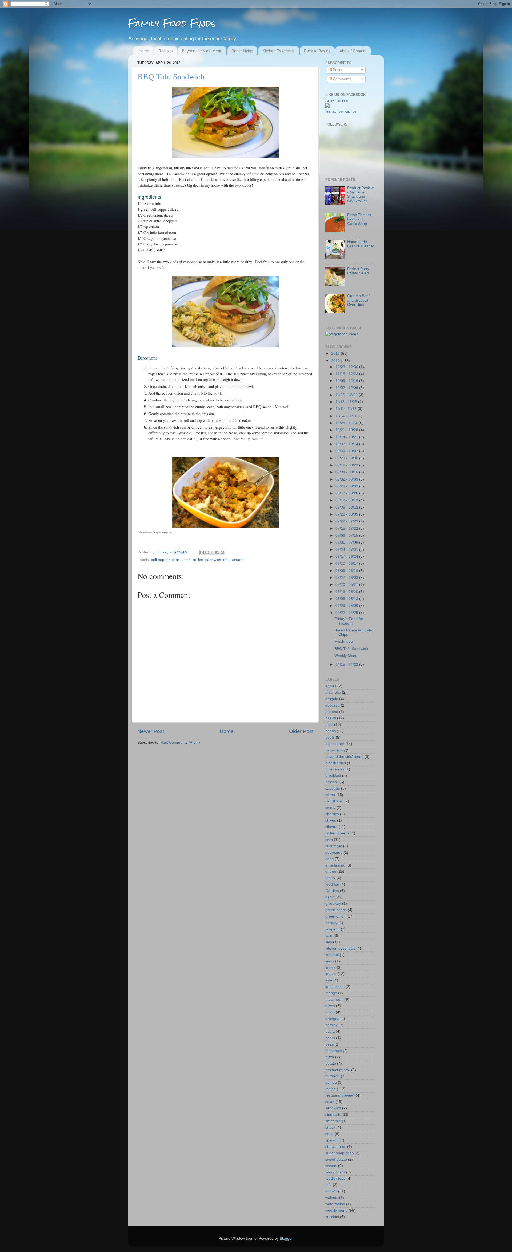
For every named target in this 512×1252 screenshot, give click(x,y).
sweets (331, 1166)
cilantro (331, 827)
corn (175, 560)
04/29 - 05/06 (347, 606)
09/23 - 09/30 (347, 458)
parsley (331, 1025)
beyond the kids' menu (344, 757)
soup (329, 1134)
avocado (332, 705)
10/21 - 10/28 (347, 430)
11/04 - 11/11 (346, 416)
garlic (329, 897)
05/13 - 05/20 (347, 592)
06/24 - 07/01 (347, 550)
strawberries (335, 1147)
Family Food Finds (171, 23)
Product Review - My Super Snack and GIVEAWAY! (360, 194)
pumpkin (332, 1076)
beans (330, 731)
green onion (335, 916)
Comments (341, 79)
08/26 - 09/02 (347, 486)
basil (329, 725)
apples (331, 686)
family (330, 878)
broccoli (331, 782)
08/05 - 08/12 (347, 507)
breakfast (333, 776)
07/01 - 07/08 (347, 542)
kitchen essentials (340, 948)
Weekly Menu (345, 656)
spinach (331, 1140)
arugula (331, 699)
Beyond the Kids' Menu (202, 51)
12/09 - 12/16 (347, 381)
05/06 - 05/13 (347, 599)
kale (328, 936)
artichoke (333, 693)
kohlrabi (332, 955)
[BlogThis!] (207, 552)
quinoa (331, 1083)
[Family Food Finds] (327, 106)
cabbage (332, 788)
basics (330, 718)
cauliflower (334, 801)
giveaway (333, 904)
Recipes (165, 51)
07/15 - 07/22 (347, 528)
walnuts (331, 1198)
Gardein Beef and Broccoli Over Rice (358, 300)
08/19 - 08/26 (347, 493)
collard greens (337, 833)
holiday (331, 923)
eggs (329, 859)
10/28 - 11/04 (347, 423)
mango (331, 993)
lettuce (331, 974)
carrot (330, 795)
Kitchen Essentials (278, 51)
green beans (336, 910)
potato (330, 1064)
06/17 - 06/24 (347, 557)
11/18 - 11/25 (346, 402)
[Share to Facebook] (217, 552)
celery (330, 808)
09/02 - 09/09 (347, 479)
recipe (198, 560)
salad (329, 1102)
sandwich (213, 560)
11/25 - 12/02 (347, 395)
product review (337, 1070)
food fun (332, 884)
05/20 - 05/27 (347, 585)
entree (330, 871)
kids (328, 942)
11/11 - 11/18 (346, 409)
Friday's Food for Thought (348, 621)
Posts (337, 70)
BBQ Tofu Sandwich (351, 649)
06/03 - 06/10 (347, 571)
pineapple (333, 1051)
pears (330, 1038)
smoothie (333, 1121)
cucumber (333, 846)
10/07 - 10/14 (347, 444)
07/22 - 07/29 (347, 521)
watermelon (335, 1204)
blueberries (334, 769)
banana (331, 712)
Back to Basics (317, 51)
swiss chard (335, 1172)
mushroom (334, 999)
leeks (329, 961)
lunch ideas (335, 987)
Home (143, 51)
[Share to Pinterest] (222, 552)
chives (330, 820)
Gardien (332, 891)
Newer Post (150, 731)
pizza (329, 1057)
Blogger (286, 1239)
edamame (333, 853)
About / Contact (352, 51)
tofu (226, 560)
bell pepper (160, 560)
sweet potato (336, 1159)
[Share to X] (212, 552)
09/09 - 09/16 (347, 472)
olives (330, 1006)
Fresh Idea (343, 641)
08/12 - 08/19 (347, 500)
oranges (332, 1019)
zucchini (332, 1217)
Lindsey (162, 552)
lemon (330, 968)
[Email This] (202, 552)
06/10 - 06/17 (347, 563)
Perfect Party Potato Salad (358, 271)
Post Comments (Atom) (180, 742)
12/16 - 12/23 (347, 374)
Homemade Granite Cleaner (360, 244)
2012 (336, 361)
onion (186, 560)
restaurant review (340, 1095)
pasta (330, 1031)
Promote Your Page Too (340, 111)
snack (330, 1127)
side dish (332, 1115)
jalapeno (332, 929)
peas (329, 1044)
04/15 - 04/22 (347, 664)
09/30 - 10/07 (347, 451)
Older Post (301, 731)
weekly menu (336, 1210)
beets (330, 737)
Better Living (242, 51)
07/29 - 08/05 (347, 514)
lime (328, 980)
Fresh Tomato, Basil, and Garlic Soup (359, 219)
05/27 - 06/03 (347, 578)
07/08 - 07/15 (347, 535)
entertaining (335, 865)
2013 (336, 354)
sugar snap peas (339, 1153)
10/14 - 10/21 (347, 437)
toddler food (335, 1178)
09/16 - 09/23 (347, 465)
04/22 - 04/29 (347, 613)
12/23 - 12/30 (347, 367)
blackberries (335, 763)
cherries (332, 814)
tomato (237, 560)
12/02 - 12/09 (347, 388)
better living (335, 750)
